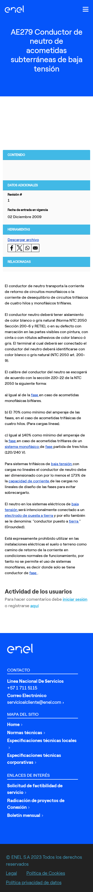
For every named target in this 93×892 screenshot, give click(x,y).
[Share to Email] (35, 248)
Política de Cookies (45, 873)
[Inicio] (16, 9)
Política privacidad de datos (34, 882)
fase (35, 395)
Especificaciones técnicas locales (42, 740)
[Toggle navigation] (85, 9)
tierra (74, 521)
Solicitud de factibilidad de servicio (34, 789)
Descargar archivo (23, 239)
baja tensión (62, 464)
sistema (12, 446)
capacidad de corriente (29, 481)
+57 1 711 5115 (22, 688)
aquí (34, 605)
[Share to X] (19, 248)
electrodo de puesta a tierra (29, 515)
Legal (11, 873)
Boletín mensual (23, 815)
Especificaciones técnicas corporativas (34, 759)
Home (13, 724)
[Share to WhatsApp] (27, 248)
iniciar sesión (75, 599)
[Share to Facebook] (12, 248)
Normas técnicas (24, 732)
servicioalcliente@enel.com (34, 702)
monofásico (29, 446)
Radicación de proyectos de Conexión (35, 804)
